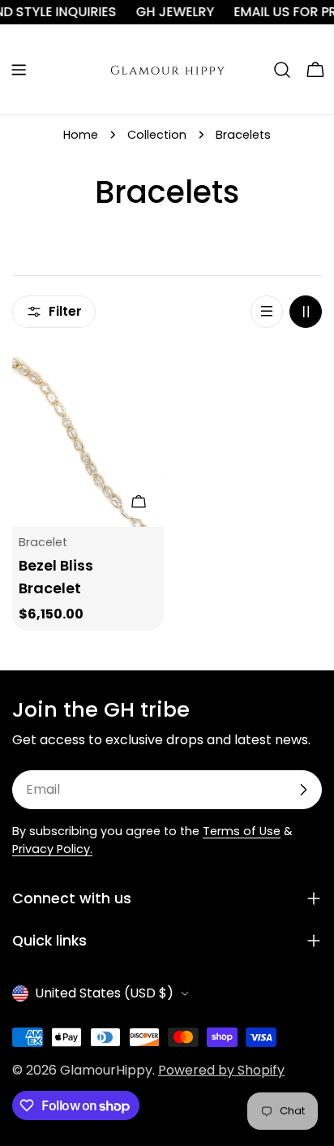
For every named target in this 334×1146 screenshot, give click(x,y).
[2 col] (305, 311)
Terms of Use (241, 831)
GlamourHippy (106, 1070)
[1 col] (266, 311)
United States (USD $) (104, 993)
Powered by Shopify (221, 1070)
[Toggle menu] (18, 70)
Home (80, 135)
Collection (156, 135)
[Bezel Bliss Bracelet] (88, 437)
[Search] (282, 70)
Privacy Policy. (52, 849)
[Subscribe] (303, 790)
